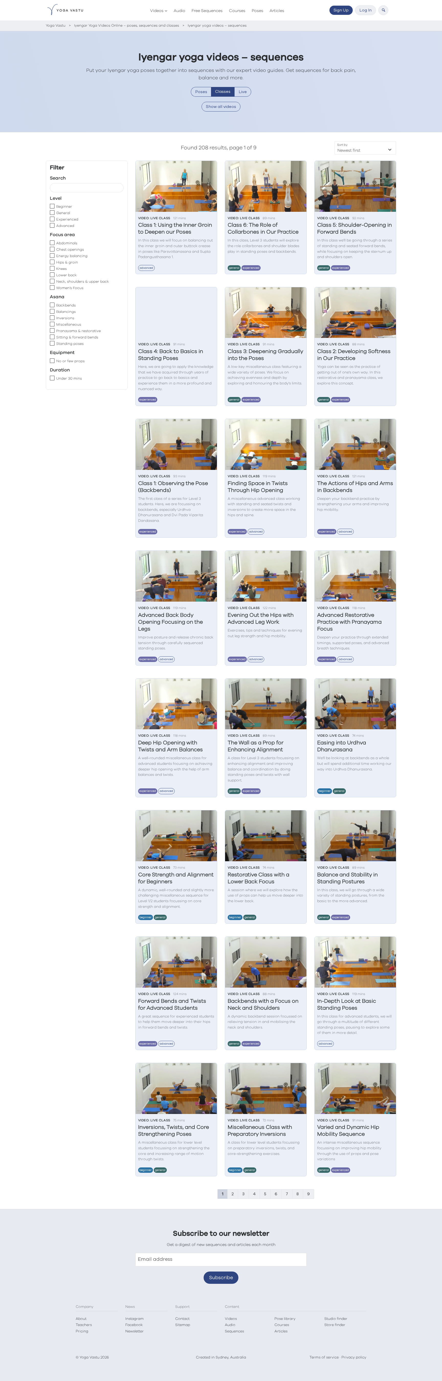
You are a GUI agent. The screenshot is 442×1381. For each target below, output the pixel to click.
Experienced (67, 219)
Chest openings (70, 249)
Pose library (284, 1319)
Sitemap (182, 1325)
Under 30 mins (69, 378)
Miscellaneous (68, 324)
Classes (222, 92)
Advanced (65, 226)
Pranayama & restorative (78, 331)
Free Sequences (207, 11)
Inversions (65, 318)
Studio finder (335, 1319)
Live (243, 92)
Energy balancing (71, 256)
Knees (61, 269)
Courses (237, 11)
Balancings (66, 312)
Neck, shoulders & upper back (82, 281)
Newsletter (134, 1331)
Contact (182, 1319)
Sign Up (341, 10)
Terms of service (324, 1357)
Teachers (84, 1325)
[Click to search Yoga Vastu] (383, 10)
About (81, 1319)
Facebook (134, 1325)
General (63, 213)
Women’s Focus (69, 288)
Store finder (334, 1325)
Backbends (66, 305)
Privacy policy (353, 1357)
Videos (156, 11)
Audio (179, 11)
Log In (365, 10)
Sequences (234, 1331)
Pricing (82, 1331)
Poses (257, 11)
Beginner (64, 206)
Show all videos (221, 107)
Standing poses (70, 344)
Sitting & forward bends (77, 337)
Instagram (134, 1319)
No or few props (70, 361)
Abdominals (66, 243)
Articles (277, 11)
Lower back (66, 275)
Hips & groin (67, 262)
